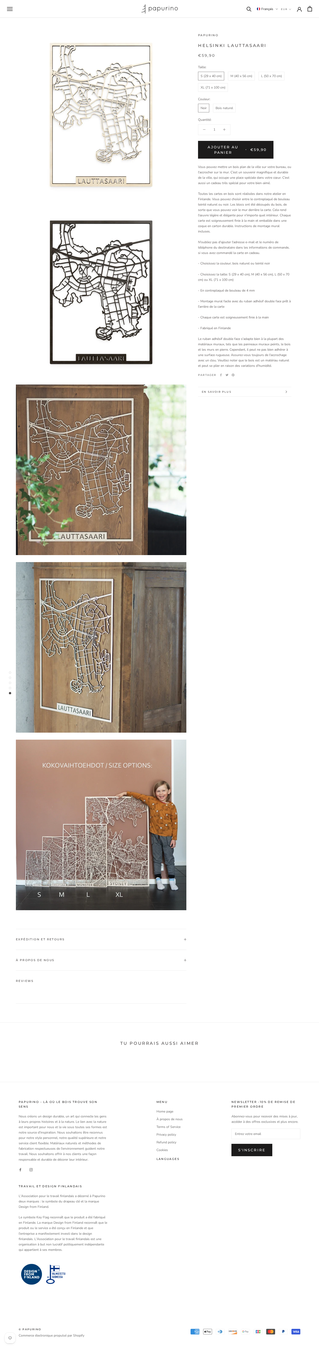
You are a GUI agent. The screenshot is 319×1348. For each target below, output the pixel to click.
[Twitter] (227, 375)
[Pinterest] (233, 375)
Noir (204, 108)
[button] (267, 9)
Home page (164, 1111)
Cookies (162, 1150)
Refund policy (166, 1142)
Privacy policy (166, 1134)
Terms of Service (168, 1127)
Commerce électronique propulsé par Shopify (51, 1335)
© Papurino (30, 1329)
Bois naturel (224, 108)
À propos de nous (35, 960)
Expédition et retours (40, 939)
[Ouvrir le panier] (310, 8)
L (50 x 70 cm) (271, 76)
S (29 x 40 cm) (211, 76)
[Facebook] (221, 375)
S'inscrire (252, 1150)
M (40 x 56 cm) (241, 76)
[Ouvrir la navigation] (10, 9)
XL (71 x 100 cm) (213, 87)
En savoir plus (216, 391)
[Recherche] (249, 8)
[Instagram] (31, 1169)
